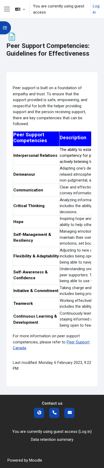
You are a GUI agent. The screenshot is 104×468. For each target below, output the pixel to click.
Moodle (35, 460)
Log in (96, 9)
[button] (20, 9)
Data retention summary (52, 439)
